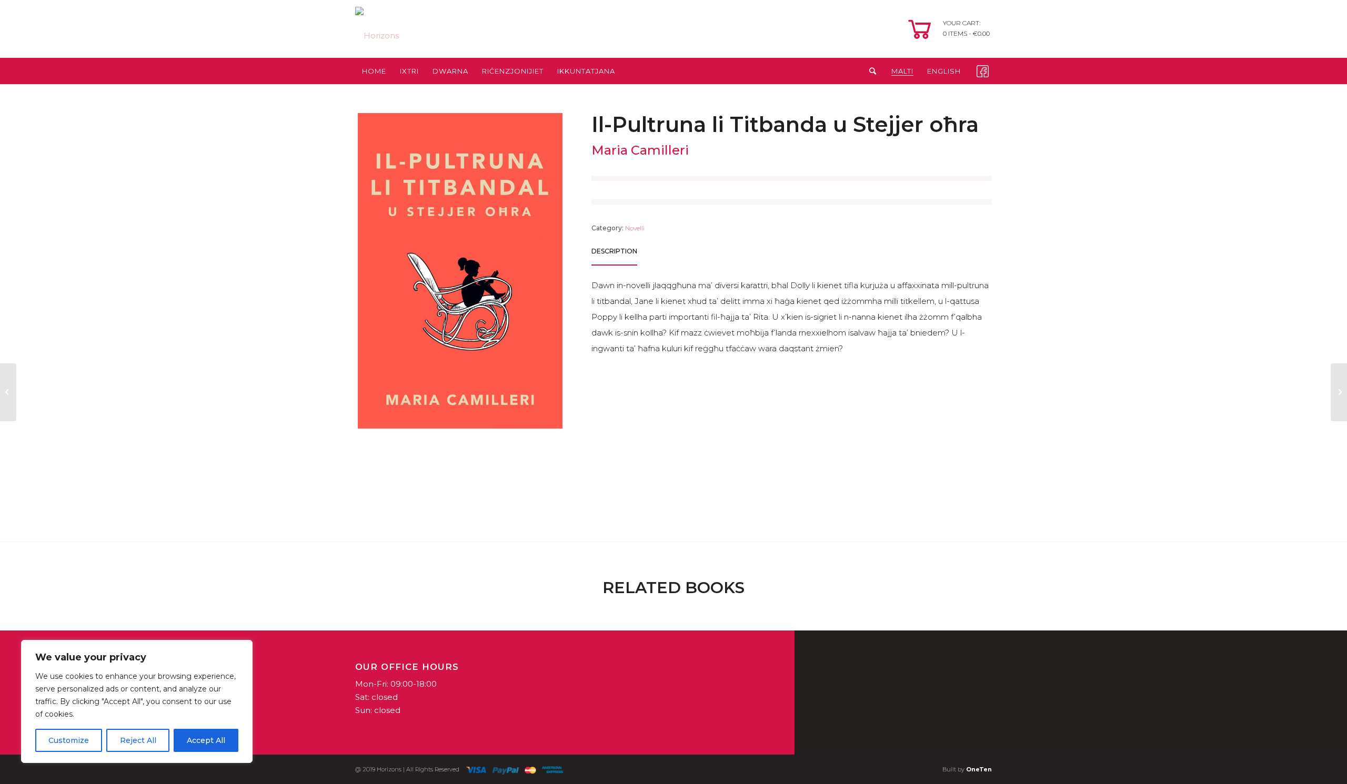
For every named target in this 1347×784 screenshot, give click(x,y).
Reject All (138, 740)
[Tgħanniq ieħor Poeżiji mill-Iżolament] (1339, 392)
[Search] (869, 71)
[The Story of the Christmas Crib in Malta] (8, 392)
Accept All (206, 740)
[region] (137, 701)
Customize (68, 740)
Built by (967, 769)
